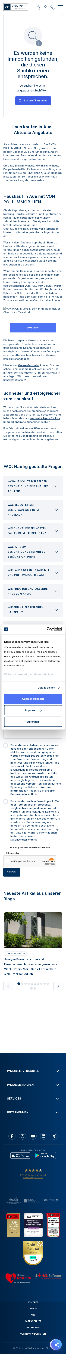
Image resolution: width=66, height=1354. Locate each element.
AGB (33, 1315)
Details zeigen (46, 687)
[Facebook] (11, 1136)
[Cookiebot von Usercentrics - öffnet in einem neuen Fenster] (47, 629)
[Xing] (54, 1136)
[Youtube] (33, 1136)
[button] (33, 486)
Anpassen (31, 710)
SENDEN (12, 872)
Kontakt (33, 1302)
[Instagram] (22, 1136)
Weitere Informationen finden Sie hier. (29, 674)
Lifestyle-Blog (15, 953)
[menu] (60, 7)
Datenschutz (33, 1321)
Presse (33, 1308)
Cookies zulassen (33, 698)
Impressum (33, 1327)
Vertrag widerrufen (33, 1333)
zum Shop (33, 327)
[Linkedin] (43, 1136)
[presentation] (33, 486)
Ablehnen (33, 721)
